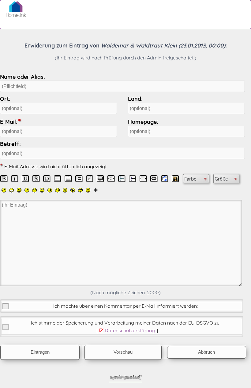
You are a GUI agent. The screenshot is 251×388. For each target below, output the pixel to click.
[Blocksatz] (57, 178)
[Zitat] (100, 178)
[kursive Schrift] (14, 178)
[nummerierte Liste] (132, 178)
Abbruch (206, 352)
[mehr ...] (95, 189)
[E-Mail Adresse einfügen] (164, 178)
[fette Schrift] (4, 178)
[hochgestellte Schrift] (89, 178)
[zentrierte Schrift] (68, 178)
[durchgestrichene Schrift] (47, 178)
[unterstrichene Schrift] (25, 178)
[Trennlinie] (143, 178)
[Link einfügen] (154, 178)
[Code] (111, 178)
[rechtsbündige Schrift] (79, 178)
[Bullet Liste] (122, 178)
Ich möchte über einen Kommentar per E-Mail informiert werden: (125, 306)
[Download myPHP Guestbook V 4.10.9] (125, 378)
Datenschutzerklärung (130, 330)
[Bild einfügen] (175, 178)
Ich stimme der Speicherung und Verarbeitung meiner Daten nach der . (125, 323)
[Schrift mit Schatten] (36, 178)
